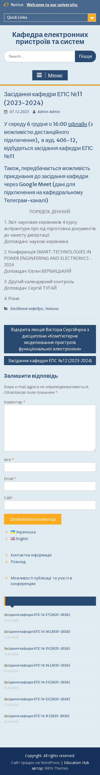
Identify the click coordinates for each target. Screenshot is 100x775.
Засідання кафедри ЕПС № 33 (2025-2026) (37, 682)
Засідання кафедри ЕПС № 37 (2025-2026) (37, 615)
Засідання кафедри (26, 308)
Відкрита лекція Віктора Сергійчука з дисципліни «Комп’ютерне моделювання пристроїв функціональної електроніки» (50, 339)
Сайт (8, 497)
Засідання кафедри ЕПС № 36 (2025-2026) (37, 632)
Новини (52, 308)
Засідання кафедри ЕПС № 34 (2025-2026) (37, 665)
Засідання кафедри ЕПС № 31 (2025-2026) (36, 716)
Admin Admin (49, 111)
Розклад (18, 561)
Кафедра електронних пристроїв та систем (50, 38)
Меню (55, 75)
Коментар (14, 402)
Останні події (22, 601)
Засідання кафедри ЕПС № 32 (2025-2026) (37, 699)
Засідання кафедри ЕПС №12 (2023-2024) (50, 361)
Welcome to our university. (52, 4)
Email (10, 478)
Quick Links (17, 17)
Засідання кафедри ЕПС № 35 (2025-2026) (37, 648)
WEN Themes (56, 768)
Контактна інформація (31, 554)
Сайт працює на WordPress (35, 762)
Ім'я (9, 459)
